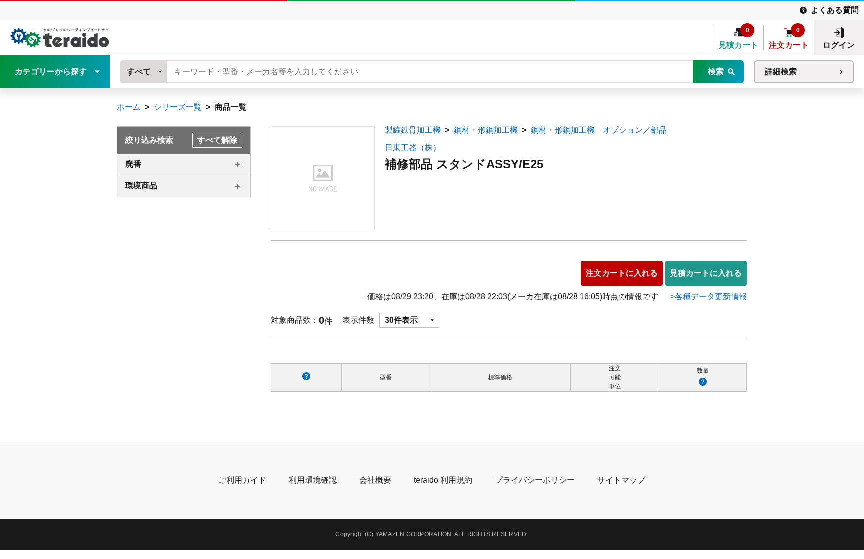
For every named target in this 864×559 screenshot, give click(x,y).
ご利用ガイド (242, 480)
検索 (716, 71)
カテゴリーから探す (51, 71)
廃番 (134, 164)
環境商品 (142, 185)
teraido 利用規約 (443, 480)
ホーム (129, 107)
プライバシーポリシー (535, 480)
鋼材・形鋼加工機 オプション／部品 (599, 130)
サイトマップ (622, 480)
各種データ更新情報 (711, 296)
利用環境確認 (313, 480)
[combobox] (144, 71)
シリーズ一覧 (178, 107)
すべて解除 (218, 140)
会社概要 (376, 480)
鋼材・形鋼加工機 (486, 130)
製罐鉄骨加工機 (413, 130)
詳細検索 (781, 71)
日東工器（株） (413, 147)
